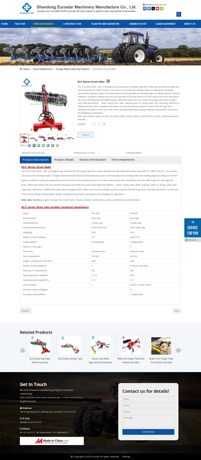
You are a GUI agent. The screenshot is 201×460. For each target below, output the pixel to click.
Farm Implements (123, 159)
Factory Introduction (92, 159)
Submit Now (148, 431)
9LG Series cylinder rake (70, 358)
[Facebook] (144, 8)
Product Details (64, 159)
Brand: (77, 152)
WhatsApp (192, 240)
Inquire (85, 134)
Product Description (36, 159)
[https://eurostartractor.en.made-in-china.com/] (52, 441)
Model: (25, 152)
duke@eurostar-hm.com (156, 4)
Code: (128, 152)
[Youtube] (157, 8)
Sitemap (126, 456)
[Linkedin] (149, 8)
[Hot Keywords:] (178, 14)
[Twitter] (153, 8)
